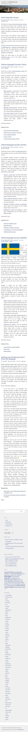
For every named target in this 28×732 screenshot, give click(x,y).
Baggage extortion (13, 565)
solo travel (7, 691)
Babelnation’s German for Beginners (13, 209)
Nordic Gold (6, 349)
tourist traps (8, 704)
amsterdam (7, 602)
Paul (6, 562)
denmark (19, 575)
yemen (5, 588)
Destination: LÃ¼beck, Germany (11, 227)
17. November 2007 (5, 240)
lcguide (12, 579)
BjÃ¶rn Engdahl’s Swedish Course (12, 300)
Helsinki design (7, 351)
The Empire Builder (9, 548)
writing (6, 717)
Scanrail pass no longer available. (12, 347)
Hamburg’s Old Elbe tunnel (10, 223)
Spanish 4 (10, 52)
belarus (7, 611)
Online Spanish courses (10, 17)
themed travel (8, 702)
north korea (7, 667)
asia (20, 572)
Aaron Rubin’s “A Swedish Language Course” (15, 315)
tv (5, 708)
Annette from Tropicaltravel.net (12, 558)
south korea (22, 584)
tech (6, 701)
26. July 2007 (4, 361)
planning (6, 584)
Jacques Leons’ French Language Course (14, 100)
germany (3, 148)
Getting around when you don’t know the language (13, 358)
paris (20, 582)
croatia (12, 575)
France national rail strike (10, 134)
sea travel (17, 584)
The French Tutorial (9, 113)
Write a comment (14, 20)
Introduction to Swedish (10, 324)
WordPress (20, 729)
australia (6, 573)
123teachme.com (6, 47)
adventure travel (8, 597)
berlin (20, 573)
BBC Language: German (10, 187)
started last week (21, 151)
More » (2, 499)
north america (17, 581)
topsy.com (7, 557)
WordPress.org (8, 525)
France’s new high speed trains (11, 130)
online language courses (19, 71)
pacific (12, 582)
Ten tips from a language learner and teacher (14, 495)
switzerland (14, 585)
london (15, 580)
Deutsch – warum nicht (9, 174)
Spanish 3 (3, 52)
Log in (6, 520)
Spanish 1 (17, 50)
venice (6, 713)
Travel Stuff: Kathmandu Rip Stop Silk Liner (14, 546)
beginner (14, 47)
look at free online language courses (18, 24)
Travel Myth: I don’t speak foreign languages (14, 491)
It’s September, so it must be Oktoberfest (13, 229)
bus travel (7, 619)
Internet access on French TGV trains (13, 132)
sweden (10, 241)
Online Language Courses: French (13, 64)
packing (16, 582)
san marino (7, 688)
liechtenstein (8, 654)
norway (9, 582)
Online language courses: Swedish (14, 238)
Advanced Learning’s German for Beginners (15, 204)
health (6, 637)
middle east (20, 579)
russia (13, 584)
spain (7, 21)
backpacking (15, 573)
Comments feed (8, 523)
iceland (11, 578)
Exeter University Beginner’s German (13, 198)
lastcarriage (7, 649)
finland (2, 241)
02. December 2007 (5, 67)
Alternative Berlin (8, 225)
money (5, 581)
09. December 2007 (5, 20)
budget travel (7, 575)
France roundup (7, 136)
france (2, 68)
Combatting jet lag (13, 562)
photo (22, 582)
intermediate (21, 47)
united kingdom (9, 587)
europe (7, 576)
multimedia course (5, 57)
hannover (7, 636)
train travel (21, 585)
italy (14, 578)
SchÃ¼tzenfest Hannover (10, 231)
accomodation (9, 572)
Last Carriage (9, 2)
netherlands (10, 581)
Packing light (8, 541)
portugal (10, 584)
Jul (6, 563)
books (23, 573)
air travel (16, 572)
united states (18, 587)
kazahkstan (18, 578)
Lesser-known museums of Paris (11, 138)
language (3, 21)
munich (7, 662)
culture (15, 575)
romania (7, 682)
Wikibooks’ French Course (10, 107)
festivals (7, 628)
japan (6, 643)
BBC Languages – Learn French (11, 91)
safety (6, 686)
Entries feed (8, 522)
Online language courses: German (13, 145)
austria (10, 573)
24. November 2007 (5, 147)
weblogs (23, 587)
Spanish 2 (24, 50)
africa (6, 599)
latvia (6, 650)
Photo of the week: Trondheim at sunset (14, 539)
